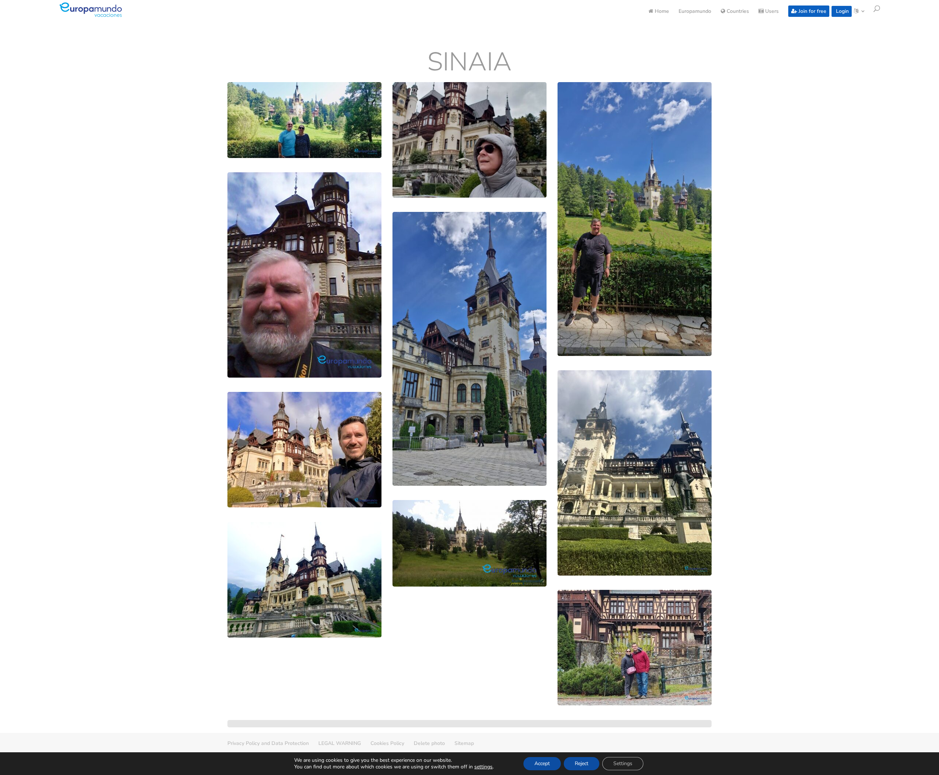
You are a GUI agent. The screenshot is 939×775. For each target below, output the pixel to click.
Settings (622, 763)
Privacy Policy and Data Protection (268, 743)
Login (841, 11)
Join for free (811, 11)
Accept (542, 763)
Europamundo (695, 12)
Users (771, 11)
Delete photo (429, 743)
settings (483, 767)
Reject (581, 763)
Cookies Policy (387, 743)
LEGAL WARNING (339, 743)
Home (661, 11)
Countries (737, 11)
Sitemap (464, 743)
